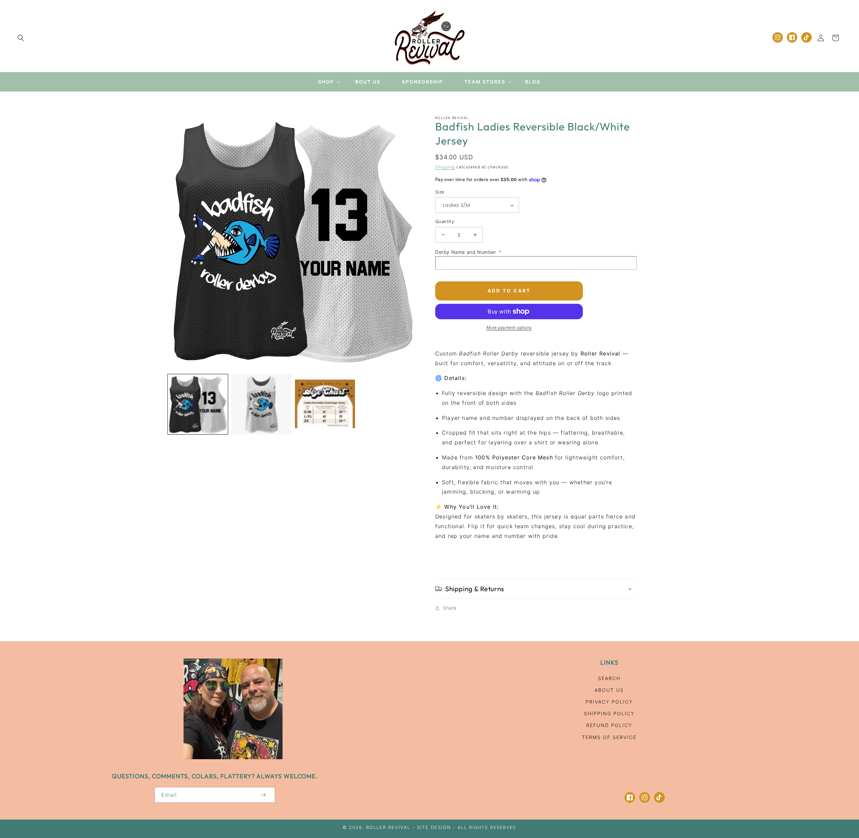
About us (609, 690)
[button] (20, 38)
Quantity (444, 221)
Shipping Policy (609, 713)
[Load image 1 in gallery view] (198, 404)
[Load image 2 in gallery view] (261, 404)
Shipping (445, 166)
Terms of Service (609, 737)
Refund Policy (609, 725)
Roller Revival (388, 827)
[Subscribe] (263, 795)
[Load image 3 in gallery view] (325, 404)
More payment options (509, 327)
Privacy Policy (609, 702)
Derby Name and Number (468, 252)
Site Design (434, 827)
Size (440, 191)
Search (609, 678)
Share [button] (450, 608)
